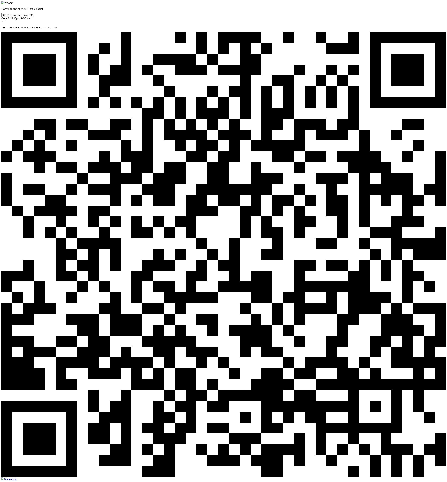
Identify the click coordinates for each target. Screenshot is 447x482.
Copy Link (7, 18)
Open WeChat (22, 18)
